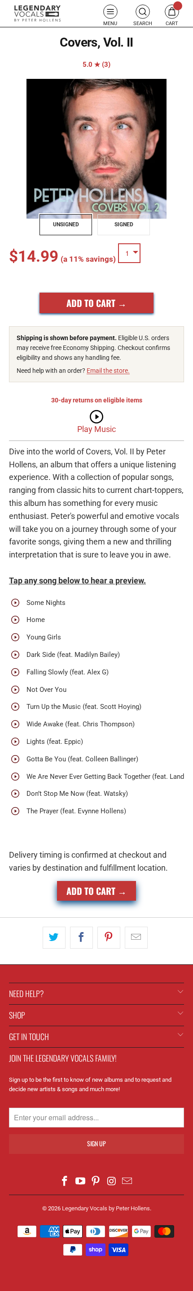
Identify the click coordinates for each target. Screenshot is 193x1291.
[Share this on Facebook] (81, 938)
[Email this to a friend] (136, 938)
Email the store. (108, 370)
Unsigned (66, 224)
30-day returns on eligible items (96, 400)
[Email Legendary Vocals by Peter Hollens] (127, 1182)
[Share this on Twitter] (54, 938)
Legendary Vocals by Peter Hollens (106, 1208)
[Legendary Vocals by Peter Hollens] (37, 13)
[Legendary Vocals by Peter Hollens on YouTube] (80, 1182)
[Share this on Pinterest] (108, 938)
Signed (123, 224)
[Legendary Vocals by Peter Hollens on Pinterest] (96, 1182)
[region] (96, 149)
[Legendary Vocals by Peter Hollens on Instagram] (111, 1182)
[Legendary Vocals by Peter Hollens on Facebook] (65, 1182)
